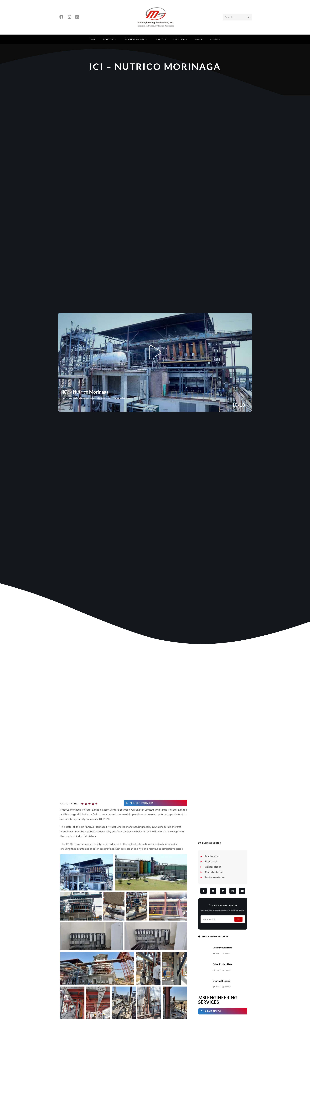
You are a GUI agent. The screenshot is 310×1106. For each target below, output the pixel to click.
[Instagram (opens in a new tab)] (69, 17)
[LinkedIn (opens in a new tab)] (77, 17)
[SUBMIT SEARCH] (249, 17)
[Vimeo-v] (223, 891)
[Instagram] (232, 891)
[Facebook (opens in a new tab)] (61, 17)
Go (238, 919)
